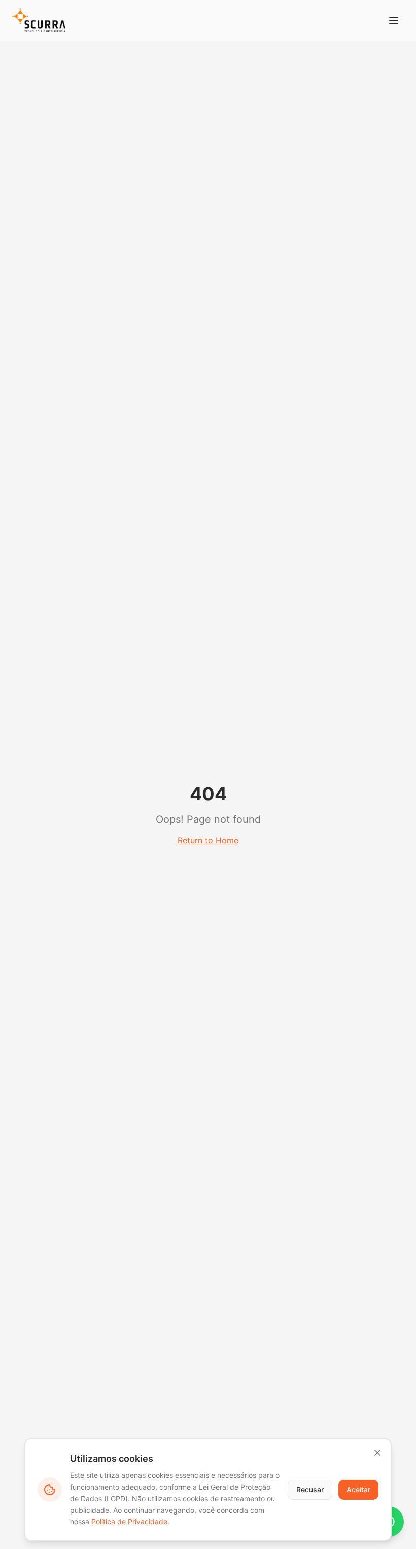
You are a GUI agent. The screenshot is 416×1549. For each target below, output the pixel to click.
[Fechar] (377, 1453)
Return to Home (208, 840)
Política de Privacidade (129, 1521)
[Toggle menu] (394, 20)
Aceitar (358, 1489)
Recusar (310, 1489)
